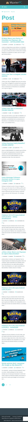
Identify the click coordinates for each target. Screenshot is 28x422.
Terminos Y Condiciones (17, 416)
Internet (11, 367)
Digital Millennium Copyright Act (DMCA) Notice (11, 418)
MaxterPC (5, 44)
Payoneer (13, 11)
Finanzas (11, 256)
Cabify (10, 147)
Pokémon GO (11, 220)
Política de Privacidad (6, 416)
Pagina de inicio (6, 11)
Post (10, 78)
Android (11, 183)
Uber (10, 112)
